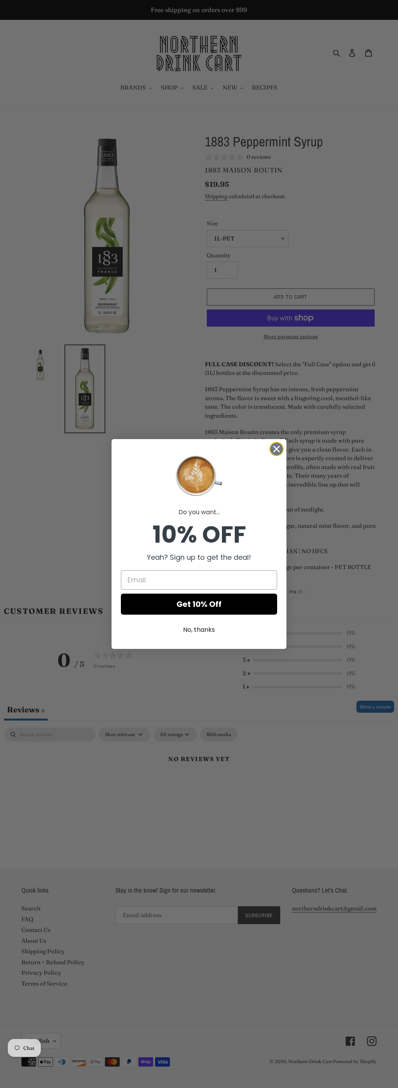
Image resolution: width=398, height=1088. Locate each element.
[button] (199, 475)
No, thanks (199, 629)
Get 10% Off (199, 604)
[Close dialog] (276, 449)
